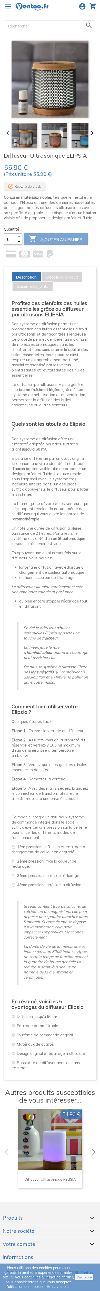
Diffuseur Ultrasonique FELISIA (50, 1179)
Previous (5, 1152)
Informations (18, 1257)
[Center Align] (19, 236)
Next (95, 1152)
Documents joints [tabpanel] (32, 286)
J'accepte (84, 1277)
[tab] (26, 277)
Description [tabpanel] (26, 277)
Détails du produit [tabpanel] (62, 277)
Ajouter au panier (55, 239)
